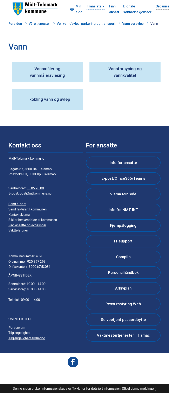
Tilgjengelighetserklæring (26, 338)
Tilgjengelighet (19, 333)
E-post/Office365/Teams (123, 178)
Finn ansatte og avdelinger (27, 225)
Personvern (16, 328)
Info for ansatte (123, 162)
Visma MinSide (123, 194)
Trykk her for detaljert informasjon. (96, 389)
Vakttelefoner (18, 230)
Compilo (123, 256)
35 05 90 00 (35, 188)
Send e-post (17, 204)
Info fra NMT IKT (123, 209)
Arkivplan (123, 288)
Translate (94, 6)
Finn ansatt (114, 9)
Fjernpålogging (123, 225)
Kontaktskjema (19, 215)
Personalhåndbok (123, 272)
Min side (79, 9)
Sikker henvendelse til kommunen (32, 220)
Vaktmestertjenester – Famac (123, 335)
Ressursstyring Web (123, 304)
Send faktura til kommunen (27, 209)
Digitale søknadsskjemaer (137, 9)
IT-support (123, 241)
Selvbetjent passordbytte (123, 319)
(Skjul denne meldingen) (139, 389)
